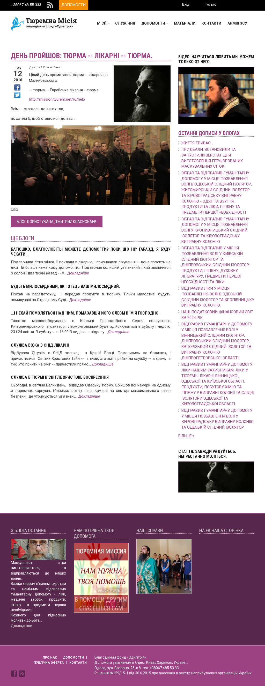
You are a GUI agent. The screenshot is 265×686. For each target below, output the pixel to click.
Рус (207, 4)
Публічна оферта (49, 662)
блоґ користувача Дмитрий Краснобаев (57, 222)
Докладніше (78, 273)
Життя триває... (197, 143)
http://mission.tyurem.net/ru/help (57, 99)
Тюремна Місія (51, 20)
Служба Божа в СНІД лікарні (40, 345)
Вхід (185, 4)
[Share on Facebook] (17, 87)
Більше (185, 436)
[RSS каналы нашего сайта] (22, 673)
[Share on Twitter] (17, 95)
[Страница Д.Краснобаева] (14, 673)
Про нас (50, 657)
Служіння (125, 23)
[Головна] (17, 23)
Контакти (211, 23)
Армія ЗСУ (237, 23)
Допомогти (73, 5)
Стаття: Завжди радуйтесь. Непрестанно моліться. (207, 454)
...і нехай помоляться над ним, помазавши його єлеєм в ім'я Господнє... (86, 313)
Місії (101, 23)
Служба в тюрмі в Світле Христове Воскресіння (60, 377)
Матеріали (184, 23)
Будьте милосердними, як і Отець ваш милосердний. (65, 286)
